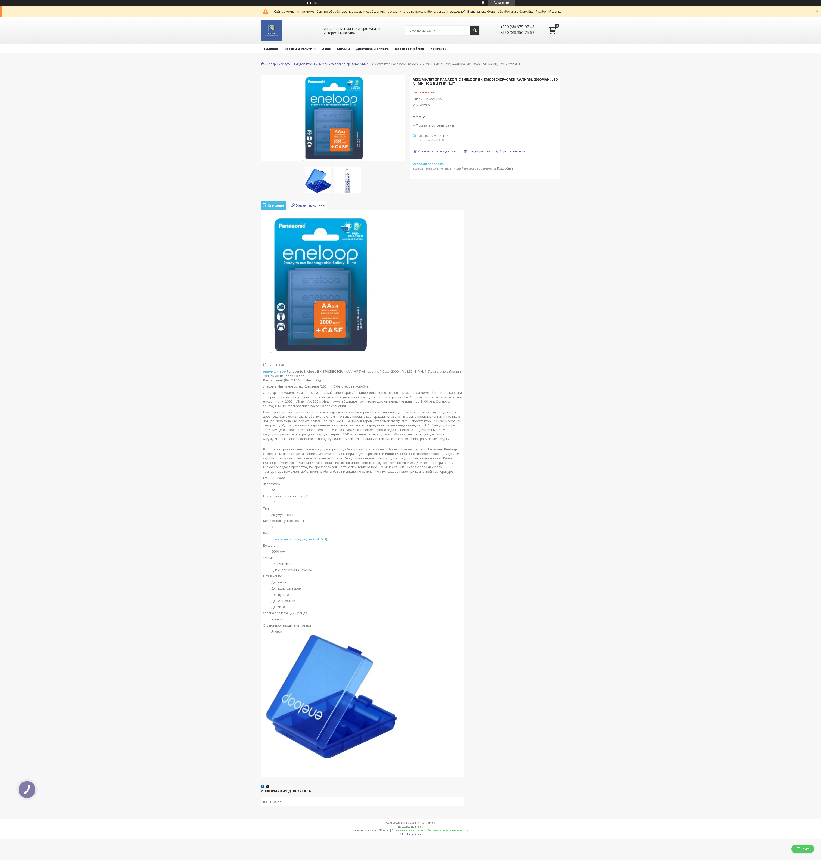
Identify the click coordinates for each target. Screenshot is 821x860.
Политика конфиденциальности (447, 830)
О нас (326, 48)
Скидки (343, 48)
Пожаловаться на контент (408, 830)
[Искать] (474, 30)
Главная (271, 48)
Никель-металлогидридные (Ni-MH (298, 539)
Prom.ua (430, 823)
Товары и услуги (298, 48)
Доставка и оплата (372, 48)
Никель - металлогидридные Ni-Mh (343, 64)
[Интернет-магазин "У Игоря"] (271, 30)
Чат (806, 849)
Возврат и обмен (409, 48)
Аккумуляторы (304, 64)
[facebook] (262, 787)
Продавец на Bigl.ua (410, 826)
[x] (267, 787)
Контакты (438, 48)
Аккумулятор (274, 371)
